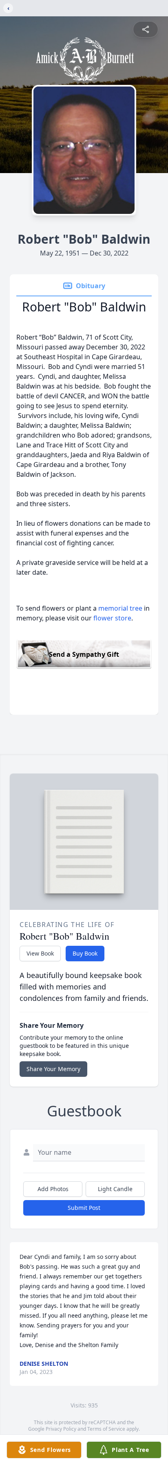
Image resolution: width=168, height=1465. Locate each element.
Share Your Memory (53, 1069)
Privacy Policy (61, 1428)
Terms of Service (106, 1428)
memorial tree (120, 608)
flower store (112, 618)
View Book (40, 953)
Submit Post (84, 1208)
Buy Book (85, 953)
